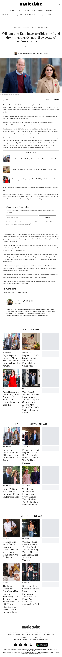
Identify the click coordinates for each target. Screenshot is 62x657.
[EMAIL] (32, 301)
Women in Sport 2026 (17, 15)
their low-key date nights (46, 116)
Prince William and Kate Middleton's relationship (18, 105)
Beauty (19, 10)
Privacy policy (49, 634)
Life (33, 10)
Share (7, 99)
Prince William (9, 292)
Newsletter (56, 99)
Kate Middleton (21, 292)
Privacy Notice (49, 221)
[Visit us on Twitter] (15, 644)
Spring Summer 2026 (45, 15)
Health (27, 10)
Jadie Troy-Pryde (24, 53)
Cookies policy (26, 637)
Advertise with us (33, 634)
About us (38, 637)
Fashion (12, 10)
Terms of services (24, 221)
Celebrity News (29, 27)
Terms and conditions (16, 634)
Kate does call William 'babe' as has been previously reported (24, 140)
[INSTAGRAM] (29, 301)
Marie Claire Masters (30, 15)
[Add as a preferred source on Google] (46, 645)
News (46, 53)
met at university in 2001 (24, 107)
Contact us (48, 632)
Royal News (43, 27)
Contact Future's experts (31, 632)
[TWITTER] (27, 301)
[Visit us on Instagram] (20, 644)
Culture (41, 10)
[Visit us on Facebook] (25, 644)
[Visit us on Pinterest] (31, 644)
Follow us (48, 99)
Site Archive (14, 632)
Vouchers (49, 10)
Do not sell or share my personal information (31, 639)
